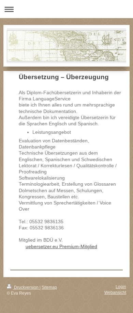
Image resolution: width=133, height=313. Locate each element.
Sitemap (49, 287)
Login (121, 286)
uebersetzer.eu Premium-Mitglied (61, 246)
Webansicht (115, 292)
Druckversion (26, 287)
